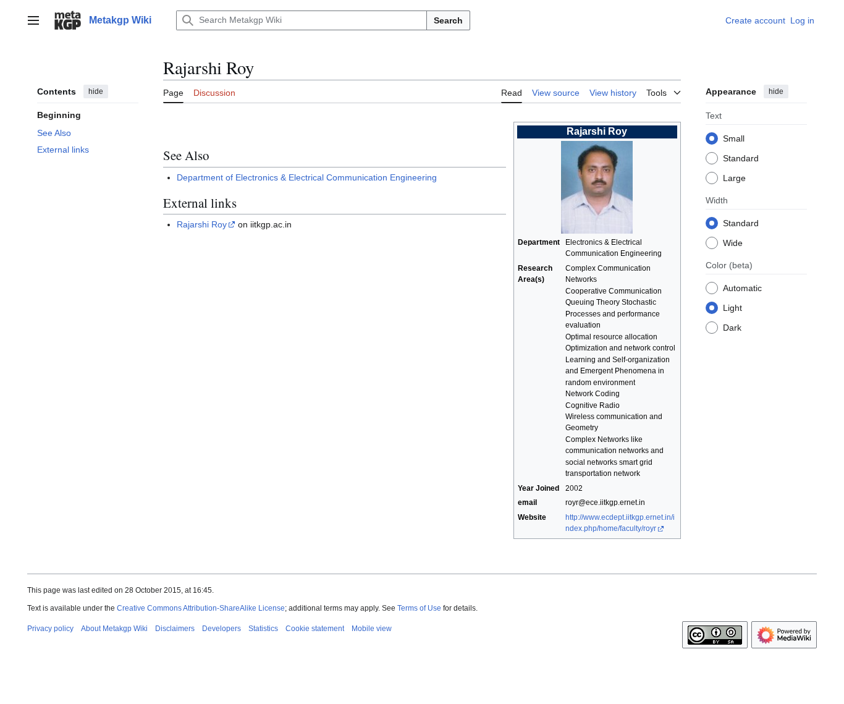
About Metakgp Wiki (114, 628)
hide (95, 91)
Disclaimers (175, 628)
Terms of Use (419, 608)
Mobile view (372, 628)
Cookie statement (314, 628)
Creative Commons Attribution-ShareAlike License (201, 608)
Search (448, 20)
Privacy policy (50, 628)
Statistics (263, 628)
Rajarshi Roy (202, 224)
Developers (221, 628)
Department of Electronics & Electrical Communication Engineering (307, 177)
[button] (33, 20)
